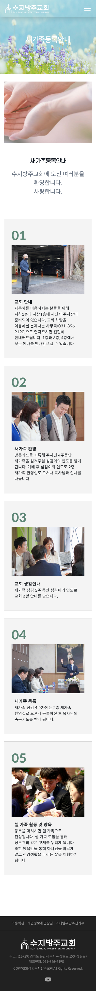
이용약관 (18, 923)
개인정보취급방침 (40, 923)
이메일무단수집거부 (70, 923)
